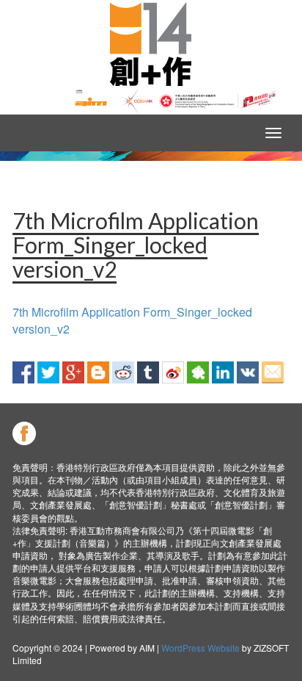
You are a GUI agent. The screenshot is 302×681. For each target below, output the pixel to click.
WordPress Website (200, 647)
